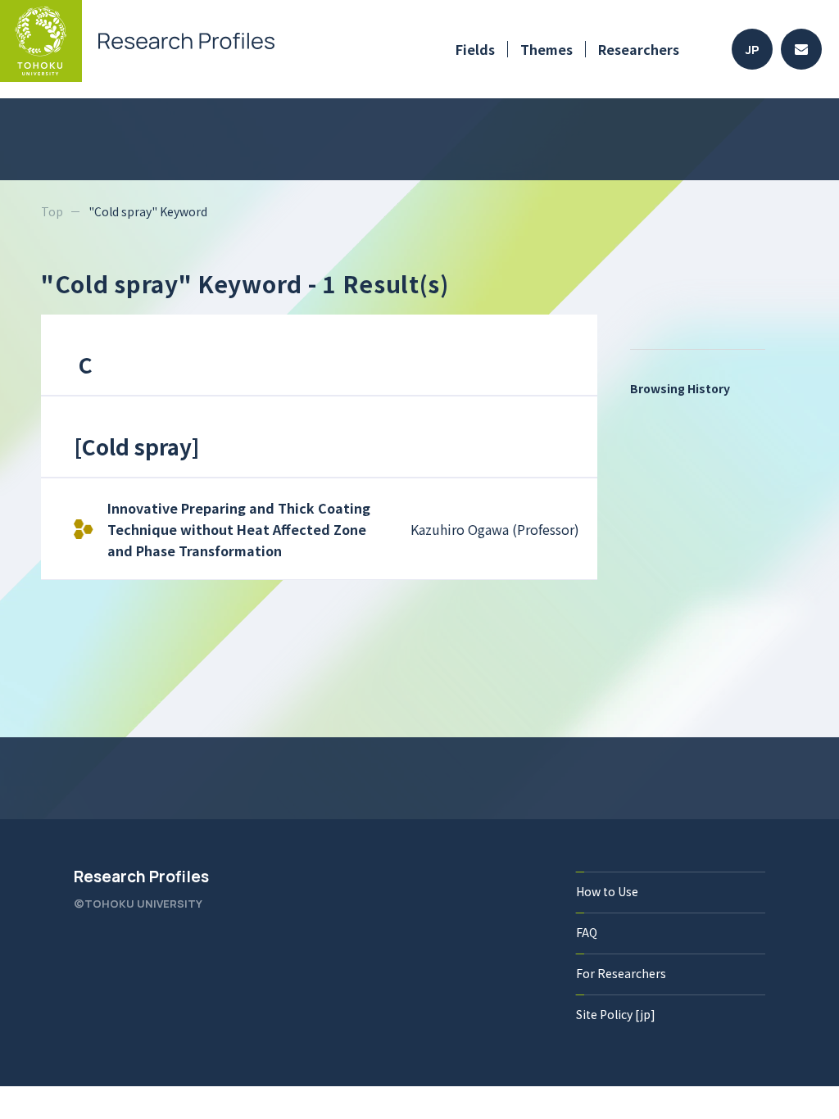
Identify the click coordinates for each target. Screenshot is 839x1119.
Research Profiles (141, 876)
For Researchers (621, 973)
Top (52, 211)
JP (753, 49)
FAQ (586, 932)
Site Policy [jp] (615, 1014)
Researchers (638, 49)
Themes (546, 49)
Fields (475, 49)
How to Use (607, 891)
